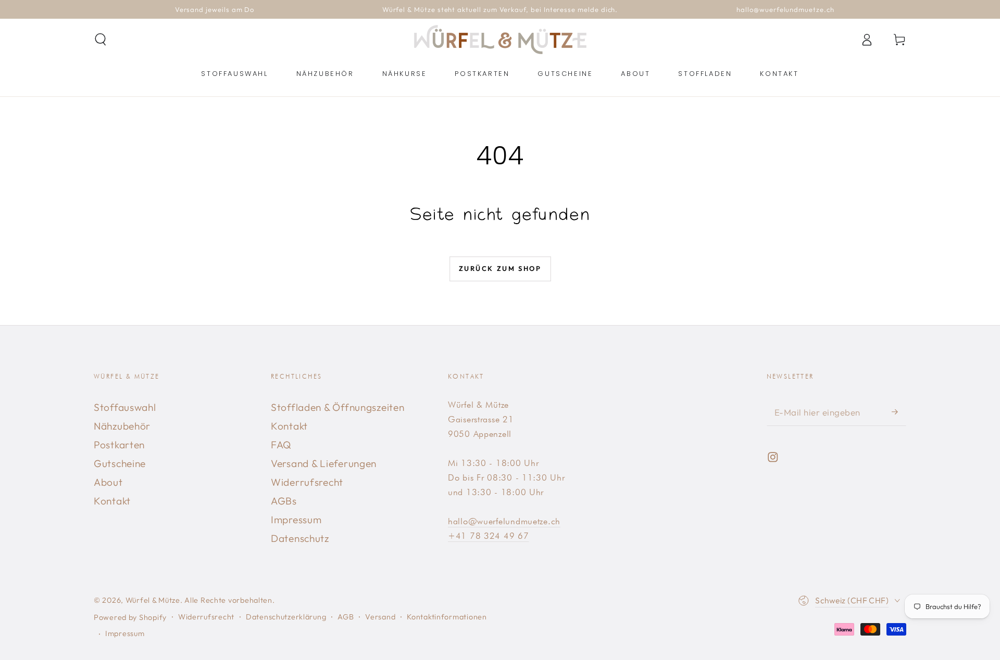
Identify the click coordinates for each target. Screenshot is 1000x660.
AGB (346, 617)
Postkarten (119, 444)
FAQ (281, 444)
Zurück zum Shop (500, 268)
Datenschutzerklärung (286, 617)
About (108, 482)
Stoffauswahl (125, 407)
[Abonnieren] (899, 411)
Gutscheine (120, 463)
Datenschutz (300, 538)
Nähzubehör (122, 426)
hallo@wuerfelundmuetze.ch (504, 521)
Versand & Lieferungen (324, 463)
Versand (380, 617)
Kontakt (112, 501)
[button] (100, 40)
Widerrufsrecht (307, 482)
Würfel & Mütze (153, 600)
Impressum (296, 519)
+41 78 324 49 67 (488, 535)
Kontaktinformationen (446, 617)
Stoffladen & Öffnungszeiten (337, 407)
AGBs (284, 501)
